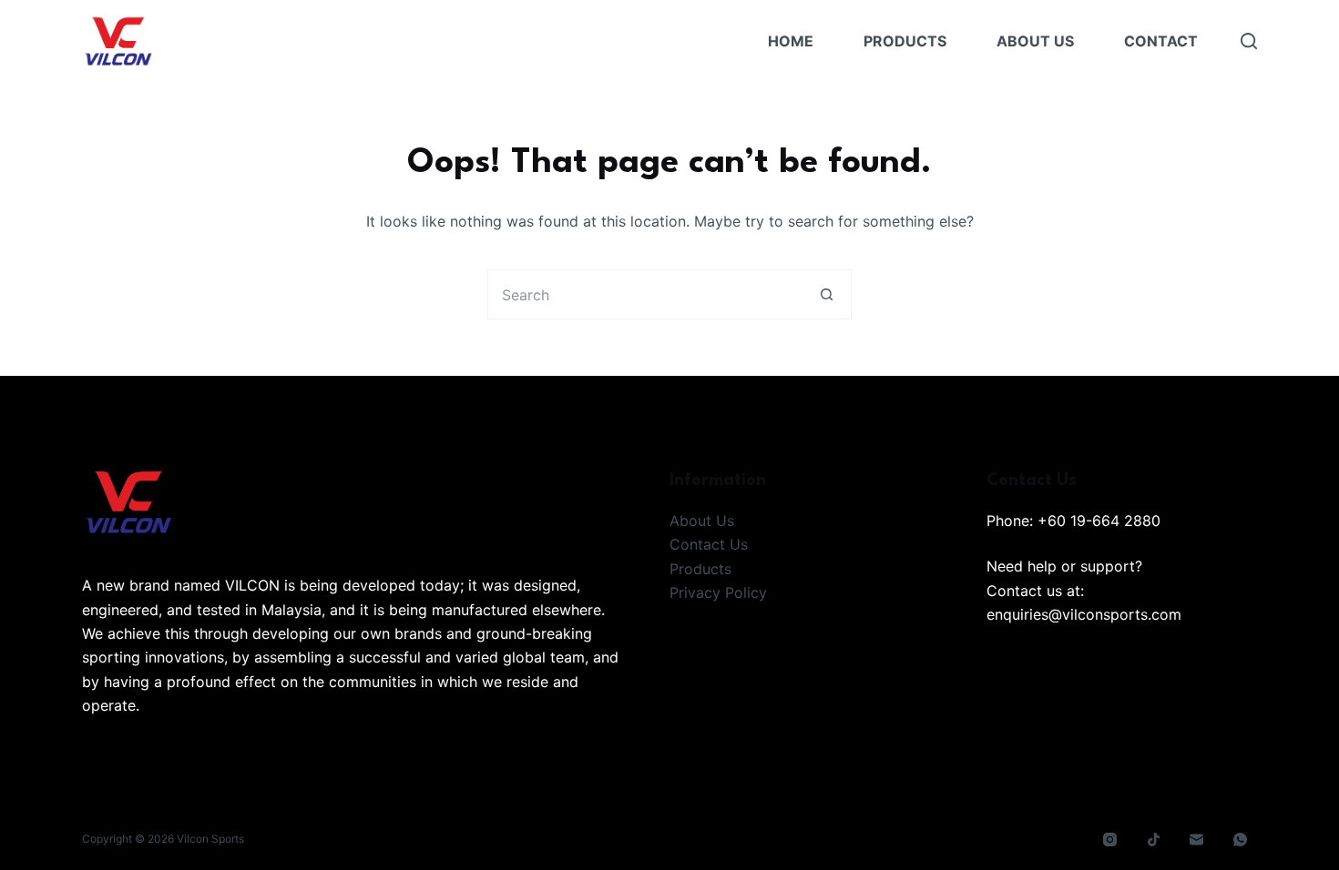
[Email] (1197, 840)
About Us (1035, 41)
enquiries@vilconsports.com (1083, 614)
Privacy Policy (718, 592)
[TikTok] (1154, 840)
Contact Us (709, 544)
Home (790, 41)
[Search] (1249, 41)
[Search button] (827, 294)
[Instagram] (1110, 840)
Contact (1161, 41)
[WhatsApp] (1240, 840)
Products (905, 41)
